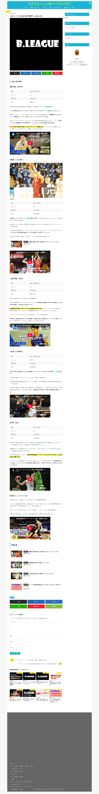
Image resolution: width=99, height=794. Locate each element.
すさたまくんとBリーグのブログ (49, 3)
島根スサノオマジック (35, 7)
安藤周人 (28, 218)
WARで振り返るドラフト (28, 781)
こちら (83, 63)
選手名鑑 (26, 766)
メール (11, 641)
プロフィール (12, 786)
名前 (11, 636)
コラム (12, 597)
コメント (12, 621)
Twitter (73, 7)
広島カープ (12, 781)
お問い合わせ (66, 7)
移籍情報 (21, 766)
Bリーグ (26, 7)
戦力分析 (15, 766)
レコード (31, 766)
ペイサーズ (44, 7)
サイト (11, 647)
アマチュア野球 (18, 781)
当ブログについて (57, 7)
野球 (50, 7)
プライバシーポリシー (28, 786)
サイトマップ (19, 786)
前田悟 (37, 442)
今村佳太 (58, 371)
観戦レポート (22, 771)
